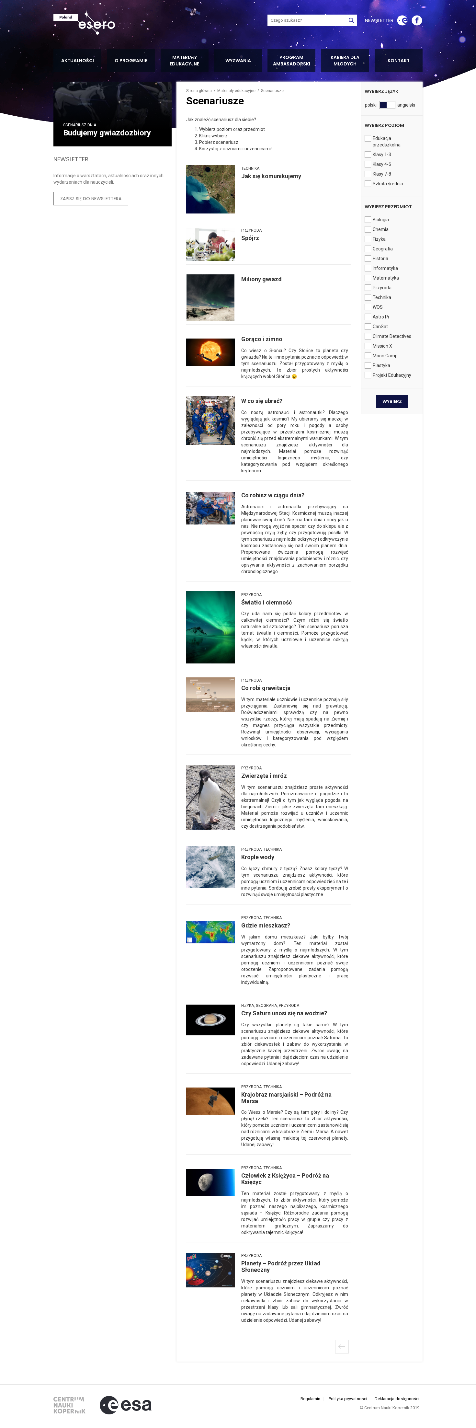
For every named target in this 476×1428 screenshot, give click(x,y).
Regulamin (310, 1398)
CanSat (380, 326)
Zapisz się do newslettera (90, 198)
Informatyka (385, 268)
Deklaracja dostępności (397, 1398)
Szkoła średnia (388, 183)
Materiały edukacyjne (184, 60)
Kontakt (399, 60)
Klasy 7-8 (382, 174)
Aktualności (77, 60)
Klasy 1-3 (382, 154)
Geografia (383, 248)
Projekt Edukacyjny (392, 375)
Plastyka (381, 365)
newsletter (379, 20)
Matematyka (386, 278)
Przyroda (382, 287)
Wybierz (392, 401)
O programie (131, 60)
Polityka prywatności (348, 1398)
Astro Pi (381, 316)
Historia (380, 258)
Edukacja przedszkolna (387, 141)
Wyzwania (238, 60)
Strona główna (199, 90)
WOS (378, 307)
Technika (382, 297)
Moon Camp (385, 355)
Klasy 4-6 (382, 164)
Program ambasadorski (291, 60)
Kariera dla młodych (345, 60)
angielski (401, 105)
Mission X (382, 346)
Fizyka (379, 239)
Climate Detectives (392, 336)
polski (368, 105)
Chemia (381, 229)
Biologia (381, 219)
